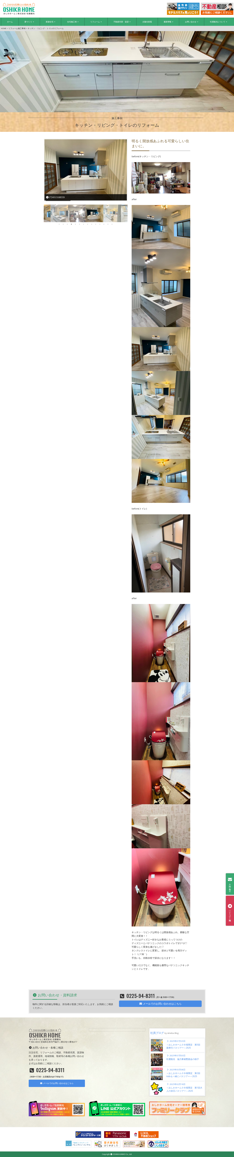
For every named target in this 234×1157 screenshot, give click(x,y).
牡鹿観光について (218, 21)
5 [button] (75, 224)
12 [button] (104, 224)
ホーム (10, 21)
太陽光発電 (147, 21)
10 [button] (95, 224)
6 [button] (79, 224)
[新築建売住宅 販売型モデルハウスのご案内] (183, 9)
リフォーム (95, 21)
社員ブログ (164, 1033)
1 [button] (59, 224)
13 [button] (108, 224)
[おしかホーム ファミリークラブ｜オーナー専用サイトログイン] (177, 1108)
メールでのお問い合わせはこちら (162, 1003)
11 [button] (99, 224)
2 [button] (63, 224)
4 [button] (71, 224)
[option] (86, 170)
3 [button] (67, 224)
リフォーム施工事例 (16, 28)
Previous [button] (41, 213)
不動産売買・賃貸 (121, 21)
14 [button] (112, 224)
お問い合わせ (191, 21)
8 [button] (87, 224)
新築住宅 (50, 21)
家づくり (29, 21)
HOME (3, 28)
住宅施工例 (72, 21)
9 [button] (91, 224)
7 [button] (83, 224)
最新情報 (168, 21)
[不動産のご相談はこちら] (217, 9)
